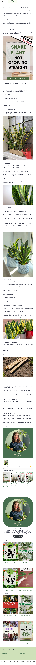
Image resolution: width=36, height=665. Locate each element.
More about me (17, 536)
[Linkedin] (6, 468)
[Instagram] (3, 468)
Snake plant (22, 5)
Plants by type (16, 5)
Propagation (4, 653)
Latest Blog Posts (9, 5)
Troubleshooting (22, 653)
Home (4, 5)
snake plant (20, 15)
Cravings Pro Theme (30, 661)
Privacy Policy (4, 657)
